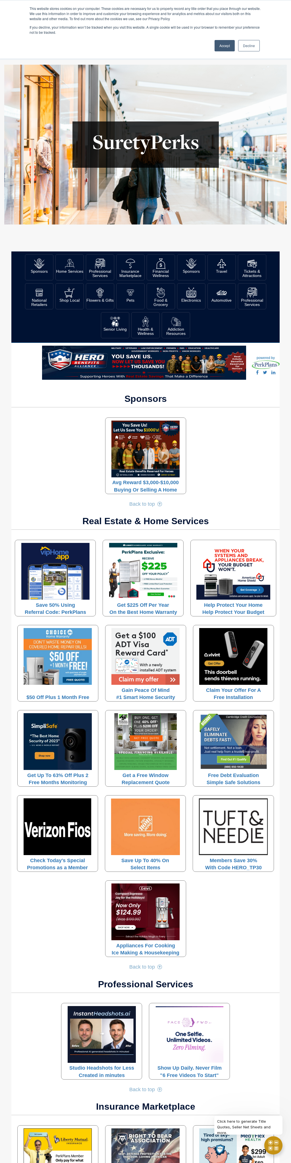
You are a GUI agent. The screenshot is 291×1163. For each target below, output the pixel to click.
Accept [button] (224, 45)
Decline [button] (249, 45)
